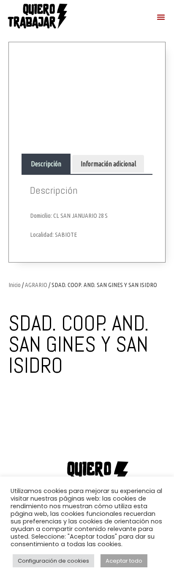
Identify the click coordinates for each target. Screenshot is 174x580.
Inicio (14, 284)
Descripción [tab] (46, 164)
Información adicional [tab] (108, 164)
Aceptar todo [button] (124, 561)
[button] (161, 17)
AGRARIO (36, 284)
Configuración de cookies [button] (53, 561)
